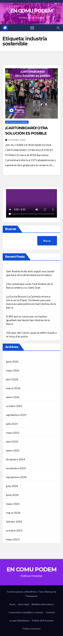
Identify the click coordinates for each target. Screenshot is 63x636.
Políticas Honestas (31, 628)
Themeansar (31, 596)
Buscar (10, 229)
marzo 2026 (13, 388)
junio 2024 (12, 494)
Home (12, 604)
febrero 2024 (14, 521)
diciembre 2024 (15, 459)
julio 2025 (12, 423)
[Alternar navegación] (32, 28)
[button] (58, 27)
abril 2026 (12, 379)
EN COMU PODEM (31, 11)
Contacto (50, 612)
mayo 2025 (12, 432)
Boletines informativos (43, 604)
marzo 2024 (13, 512)
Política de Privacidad (42, 620)
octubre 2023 (14, 530)
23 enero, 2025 (17, 140)
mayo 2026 (12, 370)
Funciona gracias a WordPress (22, 591)
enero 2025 (12, 450)
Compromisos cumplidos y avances (25, 612)
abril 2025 (12, 441)
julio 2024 (12, 486)
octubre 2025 (14, 406)
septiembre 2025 (16, 414)
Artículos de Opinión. (17, 122)
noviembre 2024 (16, 468)
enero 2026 (12, 397)
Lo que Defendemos (19, 620)
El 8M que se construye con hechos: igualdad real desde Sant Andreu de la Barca (28, 320)
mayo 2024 (12, 503)
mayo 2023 (12, 539)
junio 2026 (12, 361)
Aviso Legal (23, 604)
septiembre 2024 (16, 477)
